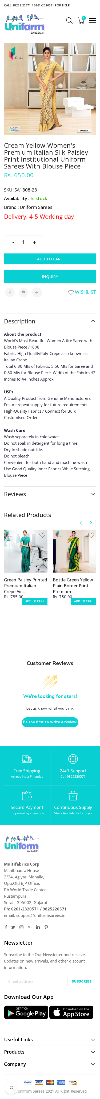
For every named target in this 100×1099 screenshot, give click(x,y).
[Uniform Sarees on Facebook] (6, 927)
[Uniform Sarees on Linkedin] (38, 927)
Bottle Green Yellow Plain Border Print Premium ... (73, 586)
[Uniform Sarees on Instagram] (21, 927)
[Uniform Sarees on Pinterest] (46, 927)
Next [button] (90, 523)
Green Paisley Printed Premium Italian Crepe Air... (25, 586)
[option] (25, 570)
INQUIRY (50, 276)
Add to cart (50, 258)
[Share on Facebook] (10, 292)
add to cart (34, 601)
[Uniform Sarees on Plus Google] (30, 927)
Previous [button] (80, 523)
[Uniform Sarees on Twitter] (13, 927)
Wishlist (85, 292)
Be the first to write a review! (50, 722)
